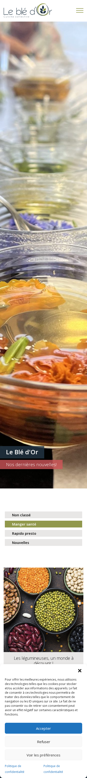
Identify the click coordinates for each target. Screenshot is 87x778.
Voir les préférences (43, 755)
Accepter (43, 728)
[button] (79, 670)
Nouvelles (20, 542)
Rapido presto (24, 533)
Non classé (21, 515)
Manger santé (24, 524)
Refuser (43, 741)
